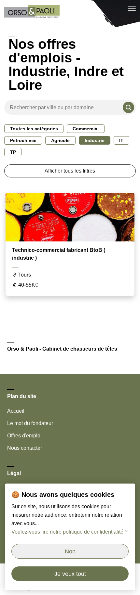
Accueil (15, 411)
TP (13, 152)
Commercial (86, 128)
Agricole (60, 140)
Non (70, 551)
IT (121, 140)
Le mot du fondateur (30, 423)
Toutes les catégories (34, 128)
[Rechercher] (128, 107)
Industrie (95, 140)
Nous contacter (24, 448)
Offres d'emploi (24, 435)
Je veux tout (70, 574)
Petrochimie (23, 140)
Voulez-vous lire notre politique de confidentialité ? (69, 532)
